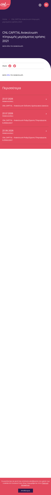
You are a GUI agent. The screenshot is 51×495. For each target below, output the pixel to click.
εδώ (8, 75)
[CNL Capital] (5, 5)
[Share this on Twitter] (14, 66)
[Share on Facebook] (10, 66)
